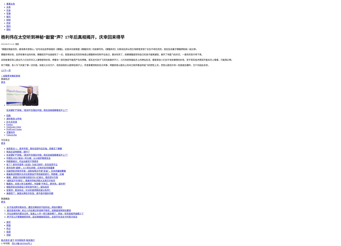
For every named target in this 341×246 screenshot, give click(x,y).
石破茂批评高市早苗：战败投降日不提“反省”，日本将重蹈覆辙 (36, 171)
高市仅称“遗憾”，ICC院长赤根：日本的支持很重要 (30, 168)
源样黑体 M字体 (14, 119)
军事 (8, 13)
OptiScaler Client (13, 127)
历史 (8, 23)
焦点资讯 (5, 240)
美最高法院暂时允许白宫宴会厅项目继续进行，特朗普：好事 (35, 174)
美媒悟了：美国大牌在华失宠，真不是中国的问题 (29, 193)
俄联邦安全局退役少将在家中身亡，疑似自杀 (27, 187)
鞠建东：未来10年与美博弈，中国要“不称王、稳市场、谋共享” (36, 184)
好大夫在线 (11, 122)
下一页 (7, 70)
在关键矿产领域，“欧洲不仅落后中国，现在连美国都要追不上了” (37, 110)
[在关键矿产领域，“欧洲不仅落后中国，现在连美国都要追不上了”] (22, 105)
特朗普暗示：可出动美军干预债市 (22, 161)
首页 (8, 222)
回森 (8, 115)
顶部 (8, 235)
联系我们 (30, 240)
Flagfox (9, 124)
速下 (12, 240)
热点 (8, 228)
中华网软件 (20, 240)
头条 (8, 7)
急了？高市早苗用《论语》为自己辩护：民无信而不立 (32, 165)
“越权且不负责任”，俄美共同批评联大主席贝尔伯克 (30, 181)
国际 (8, 29)
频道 (8, 225)
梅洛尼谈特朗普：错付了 (18, 152)
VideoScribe (11, 135)
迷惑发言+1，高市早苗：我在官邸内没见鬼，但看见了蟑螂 (34, 149)
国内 (8, 26)
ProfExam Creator (14, 129)
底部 (8, 232)
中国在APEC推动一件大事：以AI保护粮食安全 (28, 158)
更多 (3, 82)
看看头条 (10, 4)
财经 (8, 20)
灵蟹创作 (10, 132)
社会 (8, 10)
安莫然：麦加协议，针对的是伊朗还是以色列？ (28, 190)
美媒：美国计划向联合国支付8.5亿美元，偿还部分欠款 (32, 177)
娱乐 (8, 17)
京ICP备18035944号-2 (22, 243)
